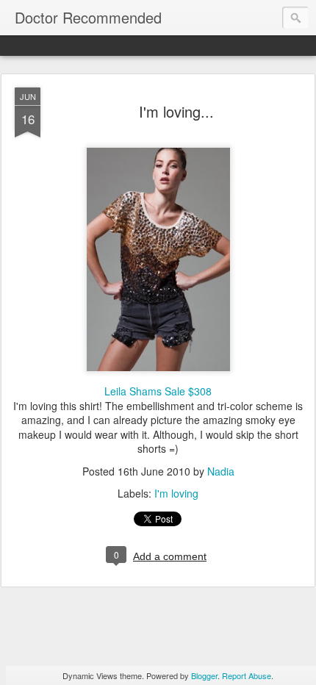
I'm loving (176, 493)
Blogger (204, 675)
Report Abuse (246, 675)
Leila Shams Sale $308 (158, 391)
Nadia (220, 471)
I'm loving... (176, 111)
